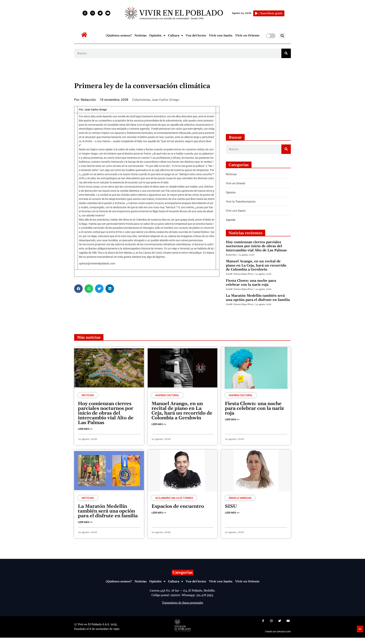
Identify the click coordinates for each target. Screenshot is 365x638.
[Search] (286, 53)
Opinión (155, 35)
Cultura (173, 35)
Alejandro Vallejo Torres (174, 497)
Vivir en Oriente (247, 35)
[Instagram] (92, 13)
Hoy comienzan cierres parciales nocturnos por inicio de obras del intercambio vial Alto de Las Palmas (256, 246)
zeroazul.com (284, 631)
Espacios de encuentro (178, 506)
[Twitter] (100, 13)
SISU (231, 506)
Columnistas (141, 100)
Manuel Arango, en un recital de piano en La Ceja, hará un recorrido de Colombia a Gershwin (256, 265)
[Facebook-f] (85, 13)
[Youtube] (107, 13)
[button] (282, 36)
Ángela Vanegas (240, 497)
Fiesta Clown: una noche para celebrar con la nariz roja (251, 282)
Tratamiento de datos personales (182, 603)
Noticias (140, 35)
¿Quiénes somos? (119, 35)
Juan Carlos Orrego (165, 100)
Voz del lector (196, 35)
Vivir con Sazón (220, 35)
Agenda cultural (167, 395)
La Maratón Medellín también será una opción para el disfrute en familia (258, 297)
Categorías (183, 572)
